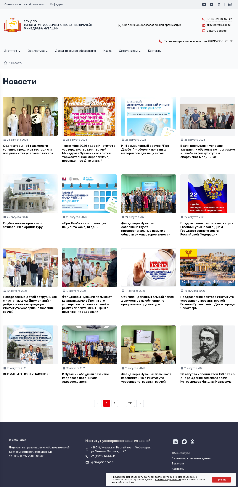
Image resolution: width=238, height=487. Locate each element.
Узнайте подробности (168, 479)
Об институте (181, 453)
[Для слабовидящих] (230, 4)
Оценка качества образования (24, 4)
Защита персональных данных (192, 458)
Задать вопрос (216, 30)
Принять (221, 479)
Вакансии (178, 463)
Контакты (178, 468)
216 (130, 403)
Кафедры (56, 4)
